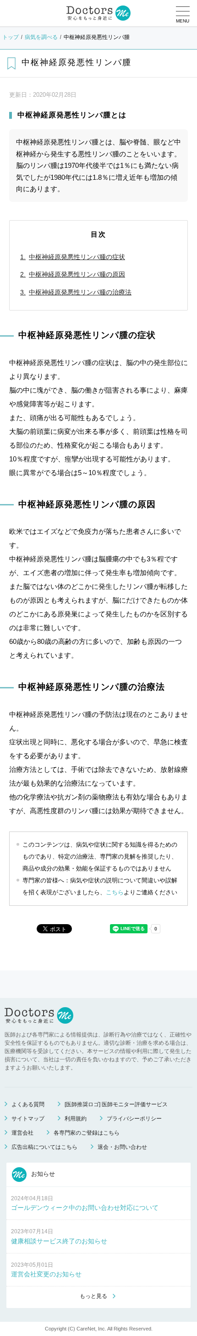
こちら (115, 892)
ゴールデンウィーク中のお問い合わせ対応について (85, 1207)
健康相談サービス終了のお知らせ (59, 1241)
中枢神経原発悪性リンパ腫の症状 (77, 257)
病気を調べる (41, 37)
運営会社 (22, 1133)
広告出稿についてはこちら (44, 1147)
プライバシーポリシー (134, 1118)
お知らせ (42, 1173)
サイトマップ (27, 1118)
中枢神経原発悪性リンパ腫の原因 (77, 274)
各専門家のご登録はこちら (87, 1133)
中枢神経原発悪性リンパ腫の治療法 (80, 292)
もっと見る (93, 1296)
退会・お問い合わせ (122, 1147)
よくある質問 (27, 1104)
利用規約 (76, 1118)
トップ (10, 37)
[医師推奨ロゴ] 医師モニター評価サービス (116, 1104)
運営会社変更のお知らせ (46, 1274)
